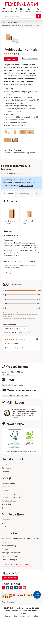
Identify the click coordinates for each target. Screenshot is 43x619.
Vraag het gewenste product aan (17, 273)
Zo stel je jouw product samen (13, 173)
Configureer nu (10, 59)
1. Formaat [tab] (8, 194)
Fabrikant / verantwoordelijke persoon (19, 153)
